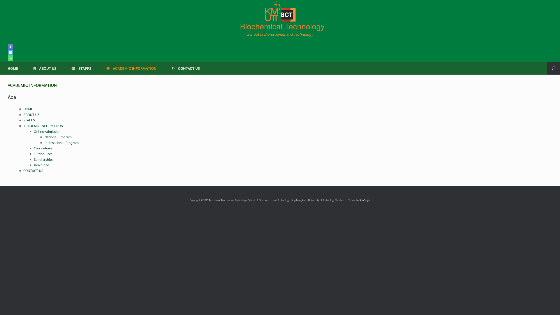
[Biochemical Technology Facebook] (10, 47)
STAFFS (85, 68)
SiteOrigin (364, 200)
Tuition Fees (43, 153)
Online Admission (47, 131)
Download (41, 165)
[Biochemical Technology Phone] (10, 58)
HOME (13, 68)
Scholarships (43, 159)
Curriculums (43, 148)
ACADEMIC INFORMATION (134, 68)
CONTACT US (189, 68)
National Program (58, 137)
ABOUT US (47, 68)
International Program (61, 142)
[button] (553, 68)
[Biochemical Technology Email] (10, 52)
